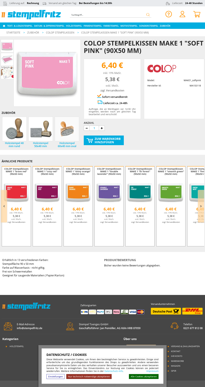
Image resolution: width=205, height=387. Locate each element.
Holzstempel (74, 25)
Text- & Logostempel (20, 25)
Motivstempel (129, 25)
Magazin (175, 365)
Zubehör (165, 25)
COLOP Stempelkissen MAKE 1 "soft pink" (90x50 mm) (115, 32)
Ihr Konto (176, 356)
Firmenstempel (93, 25)
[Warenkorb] (196, 14)
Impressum (152, 371)
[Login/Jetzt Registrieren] (182, 14)
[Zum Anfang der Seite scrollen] (182, 380)
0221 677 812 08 (193, 328)
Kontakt (175, 351)
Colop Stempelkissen (60, 32)
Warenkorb (177, 361)
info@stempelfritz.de (29, 328)
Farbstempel (111, 25)
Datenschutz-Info (113, 371)
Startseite (13, 32)
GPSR (173, 370)
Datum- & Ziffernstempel (49, 25)
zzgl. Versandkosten (112, 90)
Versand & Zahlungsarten (185, 346)
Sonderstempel (148, 25)
